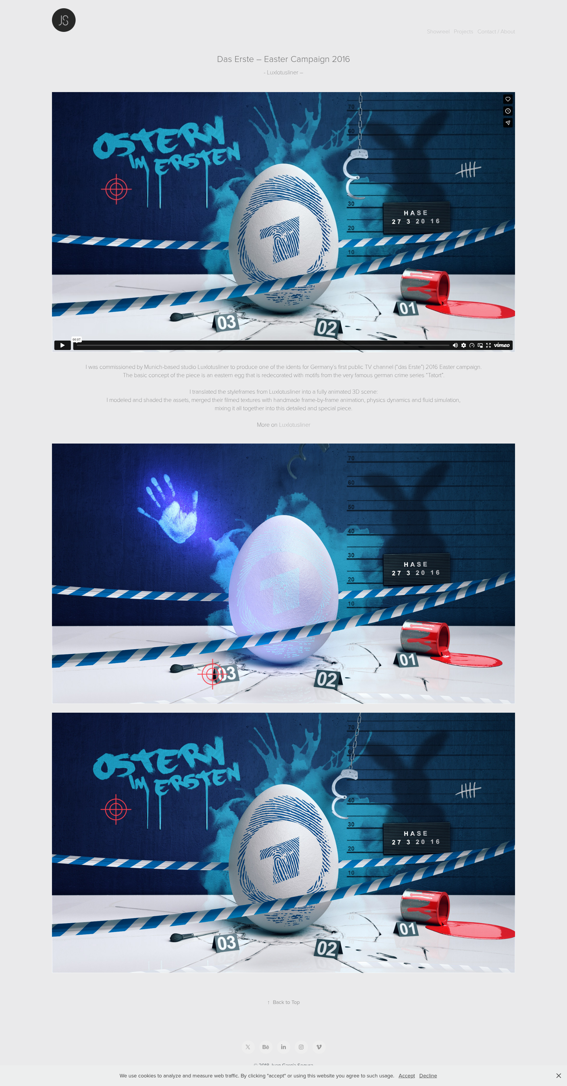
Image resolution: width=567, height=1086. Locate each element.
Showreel (438, 31)
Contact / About (496, 31)
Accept (407, 1075)
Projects (463, 31)
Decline (428, 1075)
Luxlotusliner (294, 424)
